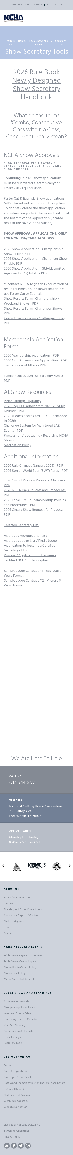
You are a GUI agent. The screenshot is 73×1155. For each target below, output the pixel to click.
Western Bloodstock (16, 1101)
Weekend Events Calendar (19, 1013)
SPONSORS (55, 5)
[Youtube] (7, 1146)
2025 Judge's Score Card (22, 416)
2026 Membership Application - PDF (31, 356)
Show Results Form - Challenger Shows (33, 309)
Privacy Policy (12, 1137)
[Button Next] (69, 866)
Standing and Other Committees (23, 909)
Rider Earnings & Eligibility (18, 1031)
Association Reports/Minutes (21, 915)
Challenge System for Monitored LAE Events (32, 428)
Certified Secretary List (21, 525)
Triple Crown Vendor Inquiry (20, 961)
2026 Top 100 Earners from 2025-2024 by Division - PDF (34, 408)
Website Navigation (15, 1107)
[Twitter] (21, 1146)
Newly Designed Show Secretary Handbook (36, 89)
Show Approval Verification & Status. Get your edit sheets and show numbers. (33, 166)
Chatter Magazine (14, 921)
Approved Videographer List (25, 536)
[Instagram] (28, 1146)
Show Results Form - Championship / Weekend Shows (31, 301)
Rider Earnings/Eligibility (22, 401)
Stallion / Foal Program (17, 1095)
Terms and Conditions (16, 1131)
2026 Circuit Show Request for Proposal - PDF (35, 512)
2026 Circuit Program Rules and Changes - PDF (34, 483)
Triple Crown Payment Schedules (23, 955)
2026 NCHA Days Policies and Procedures (35, 490)
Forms (7, 1065)
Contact (9, 933)
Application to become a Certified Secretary (29, 548)
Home (21, 41)
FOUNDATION (19, 5)
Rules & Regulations (15, 1071)
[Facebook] (14, 1146)
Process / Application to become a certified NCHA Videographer (30, 558)
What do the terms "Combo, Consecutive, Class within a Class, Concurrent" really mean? (36, 126)
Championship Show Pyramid (20, 1007)
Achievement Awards (16, 1001)
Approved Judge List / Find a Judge (30, 541)
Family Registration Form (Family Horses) (34, 376)
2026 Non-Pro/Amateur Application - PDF (35, 360)
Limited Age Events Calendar (20, 1019)
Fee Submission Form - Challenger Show (34, 318)
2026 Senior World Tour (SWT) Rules (31, 471)
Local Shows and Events (38, 43)
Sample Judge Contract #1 (23, 571)
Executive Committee (17, 897)
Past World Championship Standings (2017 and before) (35, 1083)
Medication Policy (17, 445)
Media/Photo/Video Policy (20, 967)
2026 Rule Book (36, 72)
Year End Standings (15, 1025)
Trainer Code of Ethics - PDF (25, 365)
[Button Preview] (3, 866)
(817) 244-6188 (22, 783)
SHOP (38, 5)
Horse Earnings (12, 1037)
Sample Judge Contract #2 (24, 581)
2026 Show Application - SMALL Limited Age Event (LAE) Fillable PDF (34, 271)
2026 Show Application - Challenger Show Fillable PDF (36, 261)
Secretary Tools (13, 1043)
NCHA (40, 1125)
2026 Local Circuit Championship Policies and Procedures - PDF (35, 502)
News (7, 927)
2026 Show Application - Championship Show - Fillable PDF (34, 251)
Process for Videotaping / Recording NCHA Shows (36, 438)
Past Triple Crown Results (18, 1077)
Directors (9, 903)
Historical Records (14, 1089)
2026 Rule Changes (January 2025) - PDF (33, 466)
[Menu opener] (64, 18)
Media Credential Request (19, 979)
